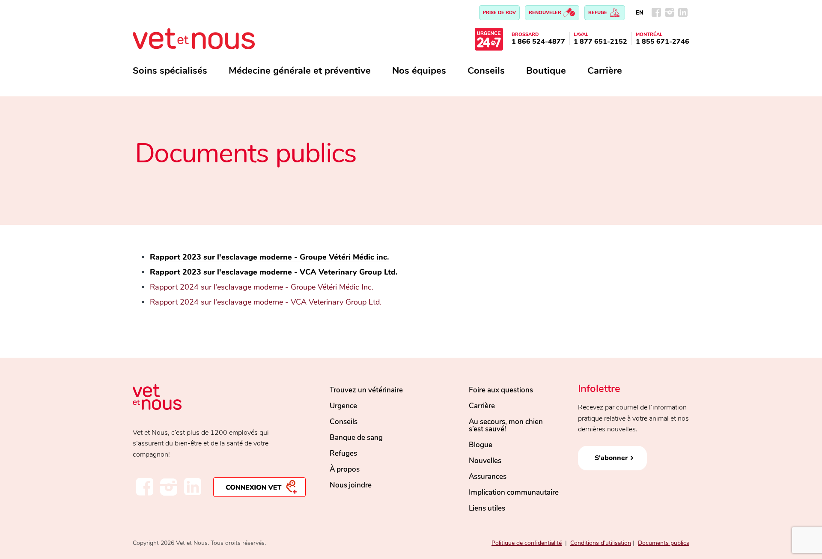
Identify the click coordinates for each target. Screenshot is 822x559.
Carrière (604, 70)
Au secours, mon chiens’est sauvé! (506, 425)
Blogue (480, 444)
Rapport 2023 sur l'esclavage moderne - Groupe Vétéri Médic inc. (269, 257)
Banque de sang (356, 437)
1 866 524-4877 (538, 41)
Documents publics (663, 543)
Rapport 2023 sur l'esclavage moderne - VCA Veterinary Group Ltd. (274, 272)
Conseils (486, 70)
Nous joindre (351, 485)
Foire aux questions (501, 390)
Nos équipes (419, 70)
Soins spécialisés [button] (170, 70)
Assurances (487, 476)
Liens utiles (487, 508)
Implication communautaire (514, 492)
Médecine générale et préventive (300, 70)
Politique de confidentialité (526, 543)
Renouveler (546, 12)
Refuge (598, 12)
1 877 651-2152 (600, 41)
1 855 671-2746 (662, 41)
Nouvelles (485, 460)
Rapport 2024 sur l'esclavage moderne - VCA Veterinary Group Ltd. (265, 302)
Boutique (546, 70)
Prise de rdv (499, 12)
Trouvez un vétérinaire (366, 390)
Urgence (343, 406)
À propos (345, 469)
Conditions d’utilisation (600, 543)
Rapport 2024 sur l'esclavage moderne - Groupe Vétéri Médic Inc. (261, 287)
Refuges (343, 453)
